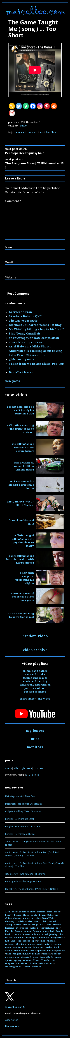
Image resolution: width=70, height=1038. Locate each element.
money (20, 132)
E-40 (42, 924)
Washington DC (13, 966)
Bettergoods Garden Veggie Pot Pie (23, 881)
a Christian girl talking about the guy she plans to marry (22, 540)
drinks (26, 924)
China (8, 918)
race (8, 953)
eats (49, 924)
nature (48, 944)
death (37, 921)
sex (41, 132)
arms (49, 911)
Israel (44, 934)
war (52, 963)
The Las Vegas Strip (23, 320)
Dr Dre (17, 924)
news (8, 947)
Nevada (57, 944)
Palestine (38, 947)
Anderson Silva (26, 911)
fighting (49, 927)
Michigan (21, 944)
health (8, 934)
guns (46, 931)
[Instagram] (40, 106)
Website (10, 277)
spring (17, 960)
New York (18, 947)
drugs (35, 924)
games (27, 931)
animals (41, 911)
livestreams (12, 1026)
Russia (47, 953)
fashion (34, 927)
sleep (35, 957)
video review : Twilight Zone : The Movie (25, 873)
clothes (17, 918)
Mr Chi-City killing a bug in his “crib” (36, 329)
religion (17, 953)
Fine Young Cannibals (25, 333)
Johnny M (44, 937)
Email (9, 262)
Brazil (42, 915)
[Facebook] (33, 106)
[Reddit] (54, 106)
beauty (9, 915)
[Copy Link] (12, 106)
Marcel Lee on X (15, 1007)
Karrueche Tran (20, 312)
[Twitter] (19, 106)
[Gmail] (12, 113)
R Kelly (27, 953)
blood (26, 915)
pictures (27, 768)
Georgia (36, 931)
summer (27, 960)
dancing (9, 921)
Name (9, 247)
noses (28, 947)
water (27, 966)
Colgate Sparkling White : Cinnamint (23, 811)
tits (53, 960)
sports (8, 960)
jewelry (53, 934)
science (9, 957)
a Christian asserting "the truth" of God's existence (20, 429)
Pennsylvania (21, 950)
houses (26, 934)
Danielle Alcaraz (21, 372)
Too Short (51, 132)
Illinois (36, 934)
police (41, 950)
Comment (13, 201)
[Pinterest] (47, 106)
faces (25, 927)
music (39, 944)
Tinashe (45, 960)
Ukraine (33, 963)
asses (57, 911)
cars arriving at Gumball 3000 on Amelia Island (22, 466)
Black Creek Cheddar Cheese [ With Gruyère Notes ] (31, 889)
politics (50, 950)
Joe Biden (19, 937)
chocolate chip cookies (25, 342)
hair (52, 931)
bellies (17, 915)
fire (58, 927)
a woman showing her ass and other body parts (22, 596)
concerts (28, 918)
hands (59, 931)
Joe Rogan (31, 937)
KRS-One (10, 940)
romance (31, 132)
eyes (18, 927)
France (18, 931)
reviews (38, 768)
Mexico (41, 940)
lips (34, 940)
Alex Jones (11, 911)
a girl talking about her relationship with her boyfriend (20, 559)
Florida (9, 931)
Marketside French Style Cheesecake (23, 803)
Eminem (57, 924)
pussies (60, 950)
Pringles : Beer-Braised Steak (19, 818)
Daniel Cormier (24, 921)
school (56, 953)
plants (33, 950)
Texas (36, 960)
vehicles (43, 963)
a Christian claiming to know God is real (21, 615)
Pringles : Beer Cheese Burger (20, 834)
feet (42, 927)
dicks (45, 921)
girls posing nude (21, 359)
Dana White (48, 918)
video (16, 768)
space (58, 957)
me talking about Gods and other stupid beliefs (23, 447)
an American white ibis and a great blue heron (21, 485)
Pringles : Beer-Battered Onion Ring (23, 826)
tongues (9, 963)
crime (38, 918)
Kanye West (57, 937)
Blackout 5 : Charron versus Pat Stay (35, 325)
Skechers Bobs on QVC (25, 316)
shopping (26, 957)
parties (48, 947)
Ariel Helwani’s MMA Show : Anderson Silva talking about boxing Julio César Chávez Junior (35, 351)
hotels (17, 934)
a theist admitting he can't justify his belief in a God (20, 410)
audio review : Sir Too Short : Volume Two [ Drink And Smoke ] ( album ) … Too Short (32, 854)
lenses (26, 940)
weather (36, 966)
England (9, 927)
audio (23, 125)
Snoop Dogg (46, 957)
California (52, 915)
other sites (11, 1019)
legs (19, 940)
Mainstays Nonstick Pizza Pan (20, 796)
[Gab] (26, 106)
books (34, 915)
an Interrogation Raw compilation (34, 338)
